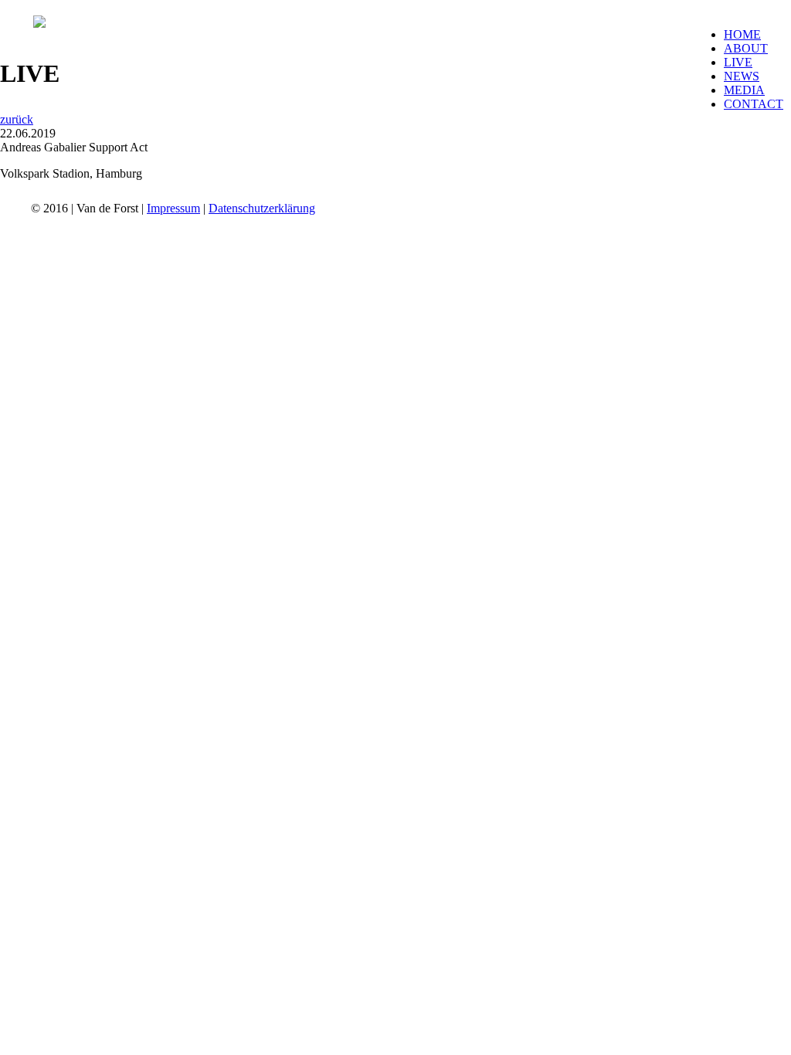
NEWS (741, 76)
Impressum (173, 208)
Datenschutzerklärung (262, 208)
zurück (16, 119)
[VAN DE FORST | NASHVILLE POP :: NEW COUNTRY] (39, 23)
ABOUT (746, 48)
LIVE (738, 62)
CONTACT (753, 103)
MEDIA (744, 90)
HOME (742, 34)
